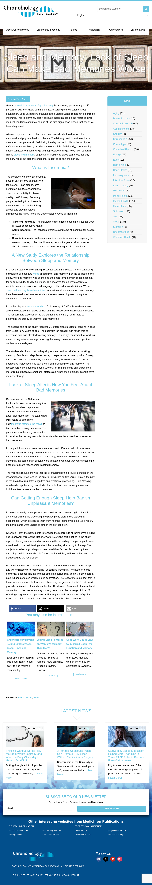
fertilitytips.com (16, 835)
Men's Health (120, 195)
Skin (115, 216)
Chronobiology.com (31, 11)
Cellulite (117, 134)
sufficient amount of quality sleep (35, 105)
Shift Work (119, 211)
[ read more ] (21, 678)
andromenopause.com (51, 830)
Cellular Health (121, 128)
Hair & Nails (119, 164)
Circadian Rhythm (123, 149)
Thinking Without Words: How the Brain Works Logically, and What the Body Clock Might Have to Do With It (24, 755)
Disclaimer (19, 875)
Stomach (118, 226)
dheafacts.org (81, 830)
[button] (22, 608)
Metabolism (119, 206)
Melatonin (118, 190)
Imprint (75, 875)
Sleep (36, 697)
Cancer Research (123, 123)
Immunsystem (121, 175)
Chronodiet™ (120, 139)
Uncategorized (121, 231)
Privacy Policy (35, 875)
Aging (116, 113)
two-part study (35, 306)
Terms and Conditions (57, 875)
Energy (117, 154)
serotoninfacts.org (115, 835)
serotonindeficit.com (50, 835)
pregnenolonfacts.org (117, 830)
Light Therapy (120, 185)
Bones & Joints (121, 118)
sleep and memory (24, 154)
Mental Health (25, 697)
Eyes (116, 159)
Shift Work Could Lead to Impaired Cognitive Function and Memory (79, 643)
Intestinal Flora (121, 180)
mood (36, 273)
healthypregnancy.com (19, 830)
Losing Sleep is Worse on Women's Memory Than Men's (50, 643)
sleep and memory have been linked (26, 290)
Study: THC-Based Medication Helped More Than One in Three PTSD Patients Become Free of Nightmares (126, 755)
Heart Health (120, 170)
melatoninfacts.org (83, 835)
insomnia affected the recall (26, 424)
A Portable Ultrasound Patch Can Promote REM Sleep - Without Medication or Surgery (75, 754)
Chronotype (119, 144)
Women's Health (122, 237)
